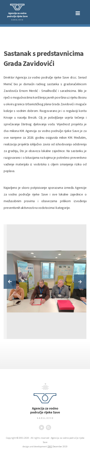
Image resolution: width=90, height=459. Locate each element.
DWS (50, 446)
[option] (48, 281)
